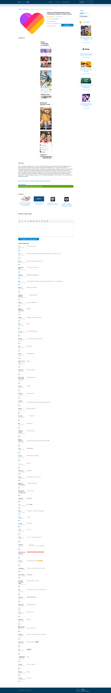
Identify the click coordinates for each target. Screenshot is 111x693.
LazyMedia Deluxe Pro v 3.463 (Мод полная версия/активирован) (86, 86)
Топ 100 (57, 2)
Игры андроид (21, 690)
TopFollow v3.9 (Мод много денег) (39, 203)
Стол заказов (65, 2)
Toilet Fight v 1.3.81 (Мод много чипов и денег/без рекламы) (86, 70)
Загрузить (67, 25)
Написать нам (28, 690)
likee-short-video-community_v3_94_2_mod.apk (31, 186)
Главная (50, 2)
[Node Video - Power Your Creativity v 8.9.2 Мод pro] (53, 199)
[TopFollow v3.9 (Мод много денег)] (39, 198)
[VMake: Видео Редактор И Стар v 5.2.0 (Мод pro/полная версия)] (25, 198)
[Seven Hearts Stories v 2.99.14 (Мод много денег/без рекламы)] (86, 98)
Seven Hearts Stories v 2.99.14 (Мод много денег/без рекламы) (86, 104)
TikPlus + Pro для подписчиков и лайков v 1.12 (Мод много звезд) (66, 205)
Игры (82, 13)
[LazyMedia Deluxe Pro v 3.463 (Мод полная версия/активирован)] (86, 80)
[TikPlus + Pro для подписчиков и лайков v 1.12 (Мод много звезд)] (66, 199)
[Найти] (91, 2)
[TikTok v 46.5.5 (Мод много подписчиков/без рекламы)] (86, 49)
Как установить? (22, 184)
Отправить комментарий (28, 239)
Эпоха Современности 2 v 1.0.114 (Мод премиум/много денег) (86, 39)
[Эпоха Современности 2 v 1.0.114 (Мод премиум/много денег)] (86, 31)
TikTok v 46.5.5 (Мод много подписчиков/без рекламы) (86, 54)
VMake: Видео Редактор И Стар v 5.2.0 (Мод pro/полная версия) (25, 204)
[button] (19, 221)
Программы (55, 19)
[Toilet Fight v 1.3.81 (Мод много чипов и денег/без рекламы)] (86, 64)
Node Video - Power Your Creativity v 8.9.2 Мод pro (52, 204)
